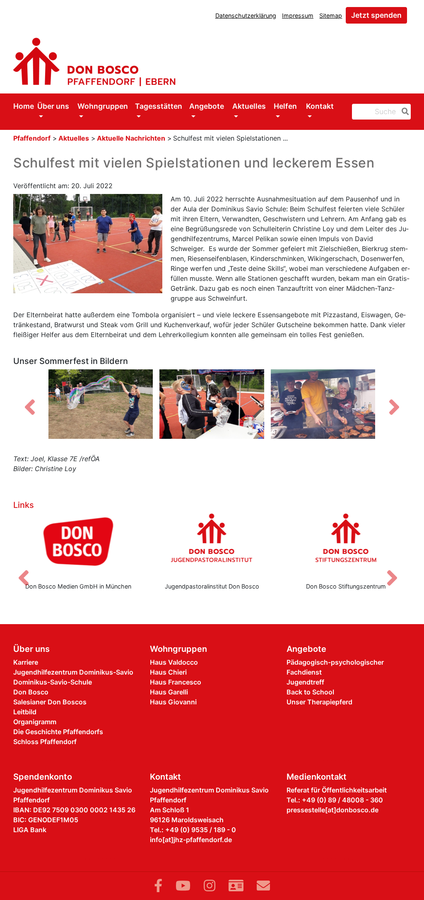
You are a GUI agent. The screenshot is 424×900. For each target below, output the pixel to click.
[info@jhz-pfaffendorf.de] (263, 886)
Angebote (206, 106)
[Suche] (404, 112)
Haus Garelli (169, 692)
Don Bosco (30, 692)
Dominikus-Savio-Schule (52, 682)
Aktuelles (249, 106)
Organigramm (34, 722)
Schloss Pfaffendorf (45, 741)
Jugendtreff (305, 682)
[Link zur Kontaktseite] (236, 886)
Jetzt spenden (376, 15)
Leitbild (24, 712)
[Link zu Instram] (209, 886)
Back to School (310, 692)
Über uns (53, 106)
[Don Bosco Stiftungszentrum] (346, 544)
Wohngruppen (102, 106)
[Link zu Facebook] (158, 886)
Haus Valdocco (174, 662)
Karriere (25, 662)
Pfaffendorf (32, 138)
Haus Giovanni (173, 702)
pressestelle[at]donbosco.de (332, 810)
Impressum (297, 15)
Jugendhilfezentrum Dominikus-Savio (73, 672)
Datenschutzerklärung (245, 15)
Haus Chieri (168, 672)
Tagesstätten (158, 106)
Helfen (285, 106)
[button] (29, 407)
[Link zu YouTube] (183, 886)
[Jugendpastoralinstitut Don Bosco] (212, 544)
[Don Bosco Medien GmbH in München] (78, 544)
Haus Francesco (175, 682)
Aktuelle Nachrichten (131, 138)
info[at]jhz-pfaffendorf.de (191, 839)
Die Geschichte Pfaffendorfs (58, 732)
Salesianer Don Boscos (50, 702)
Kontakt (320, 106)
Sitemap (330, 15)
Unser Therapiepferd (319, 702)
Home (23, 106)
